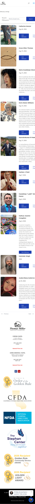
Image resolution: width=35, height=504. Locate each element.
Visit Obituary (23, 36)
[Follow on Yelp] (19, 371)
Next (30, 314)
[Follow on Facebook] (16, 371)
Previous (6, 314)
